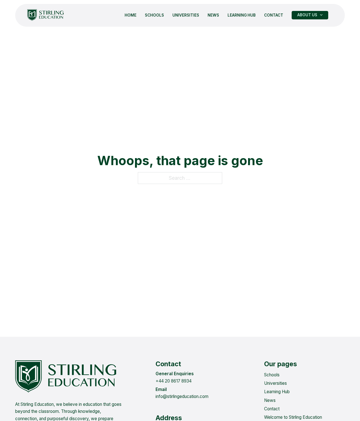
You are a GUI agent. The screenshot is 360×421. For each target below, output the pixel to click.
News (213, 15)
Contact (273, 15)
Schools (154, 15)
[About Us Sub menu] (321, 15)
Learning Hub (242, 15)
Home (130, 15)
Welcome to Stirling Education (293, 417)
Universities (185, 15)
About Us (307, 15)
